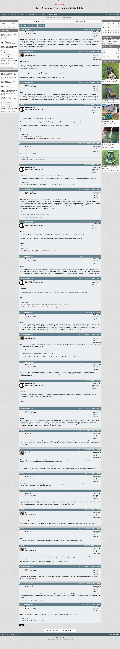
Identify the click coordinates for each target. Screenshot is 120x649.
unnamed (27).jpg (27, 159)
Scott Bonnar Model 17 (7, 66)
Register (110, 14)
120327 (99, 566)
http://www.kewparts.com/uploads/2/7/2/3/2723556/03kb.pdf (36, 353)
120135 (99, 189)
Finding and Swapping (31, 14)
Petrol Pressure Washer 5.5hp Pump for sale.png (35, 138)
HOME (57, 637)
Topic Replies (4, 70)
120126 (99, 51)
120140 (99, 278)
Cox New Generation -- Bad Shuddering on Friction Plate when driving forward (8, 34)
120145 (99, 334)
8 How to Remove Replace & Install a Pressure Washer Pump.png (40, 307)
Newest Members (107, 37)
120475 (99, 604)
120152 (99, 381)
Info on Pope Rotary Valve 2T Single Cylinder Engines (9, 46)
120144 (99, 312)
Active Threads (67, 17)
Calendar (58, 17)
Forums (20, 14)
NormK (82, 51)
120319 (99, 491)
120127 (99, 82)
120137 (99, 256)
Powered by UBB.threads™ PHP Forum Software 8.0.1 (60, 639)
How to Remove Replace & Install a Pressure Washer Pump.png (39, 304)
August (111, 21)
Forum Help (111, 634)
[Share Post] (95, 29)
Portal (47, 17)
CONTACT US (61, 637)
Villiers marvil (4, 86)
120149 (99, 362)
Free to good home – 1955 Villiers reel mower (8, 41)
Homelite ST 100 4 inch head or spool (9, 61)
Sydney (94, 112)
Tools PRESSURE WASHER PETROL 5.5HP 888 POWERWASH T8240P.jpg (42, 184)
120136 (99, 221)
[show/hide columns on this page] (118, 17)
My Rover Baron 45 (107, 121)
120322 (99, 509)
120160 (99, 430)
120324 (99, 546)
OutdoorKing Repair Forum (8, 14)
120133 (99, 143)
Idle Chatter (42, 14)
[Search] (116, 17)
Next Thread (80, 21)
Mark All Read (13, 634)
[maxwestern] (21, 111)
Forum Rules (4, 634)
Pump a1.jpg (26, 136)
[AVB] (21, 56)
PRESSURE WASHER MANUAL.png (32, 250)
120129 (99, 104)
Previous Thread (40, 21)
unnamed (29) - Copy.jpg (29, 214)
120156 (99, 408)
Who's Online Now (6, 21)
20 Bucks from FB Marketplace (110, 80)
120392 (99, 583)
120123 (99, 29)
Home (117, 634)
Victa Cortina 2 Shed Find (109, 100)
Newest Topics (5, 30)
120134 (99, 165)
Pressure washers (26, 29)
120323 (99, 528)
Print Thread (22, 25)
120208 (99, 473)
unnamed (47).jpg (27, 620)
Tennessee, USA (97, 59)
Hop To (40, 25)
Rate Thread (31, 25)
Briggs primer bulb (6, 56)
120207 (99, 449)
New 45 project (5, 53)
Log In (117, 14)
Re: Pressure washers (27, 51)
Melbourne (95, 36)
